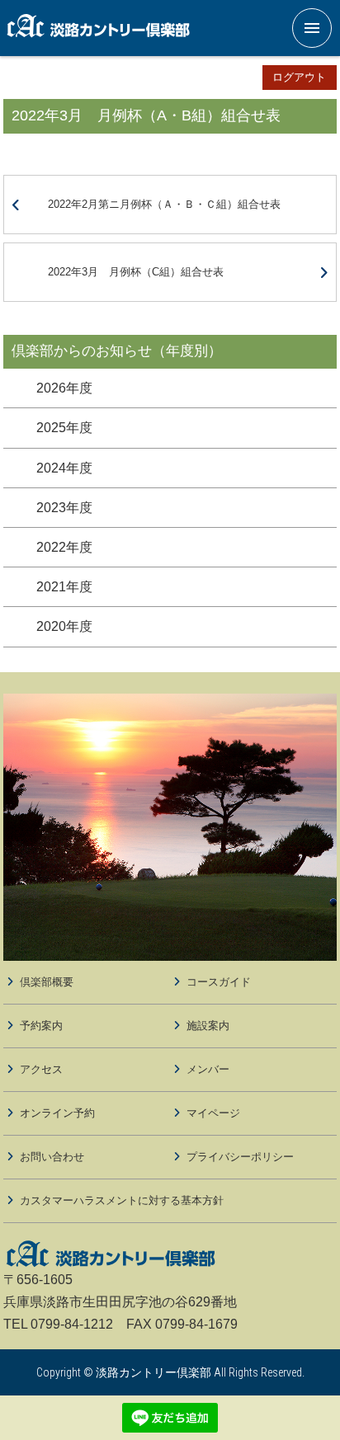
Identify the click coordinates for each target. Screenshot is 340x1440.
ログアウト (299, 77)
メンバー (208, 1069)
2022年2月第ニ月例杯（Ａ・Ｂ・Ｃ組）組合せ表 (164, 204)
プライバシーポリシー (240, 1157)
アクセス (41, 1069)
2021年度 (64, 587)
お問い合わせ (52, 1157)
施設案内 (208, 1025)
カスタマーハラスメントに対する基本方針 (122, 1200)
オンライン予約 (57, 1113)
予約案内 (41, 1025)
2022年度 (64, 547)
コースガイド (219, 982)
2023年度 (64, 508)
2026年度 (64, 388)
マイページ (213, 1113)
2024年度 (64, 468)
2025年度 (64, 428)
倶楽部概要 (46, 982)
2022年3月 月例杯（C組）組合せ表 (136, 272)
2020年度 (64, 626)
